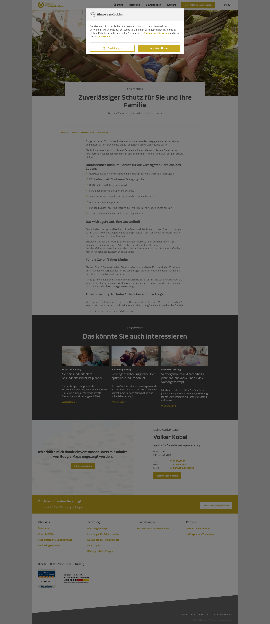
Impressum (104, 36)
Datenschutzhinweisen (156, 33)
